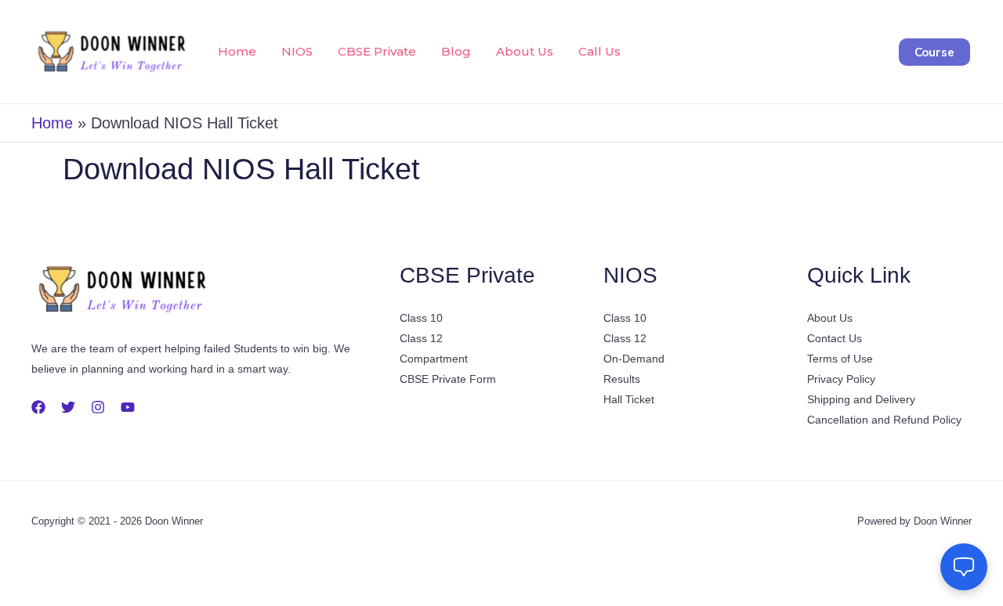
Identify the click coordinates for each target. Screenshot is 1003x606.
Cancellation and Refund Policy (884, 419)
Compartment (434, 358)
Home (237, 51)
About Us (524, 51)
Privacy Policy (841, 379)
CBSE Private (377, 51)
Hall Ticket (628, 399)
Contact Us (834, 338)
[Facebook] (38, 407)
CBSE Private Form (448, 379)
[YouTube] (128, 407)
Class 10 (421, 318)
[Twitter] (68, 407)
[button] (934, 52)
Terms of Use (840, 358)
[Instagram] (98, 407)
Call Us (599, 51)
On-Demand (633, 358)
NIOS (297, 51)
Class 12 (421, 338)
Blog (456, 51)
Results (621, 379)
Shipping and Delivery (861, 399)
